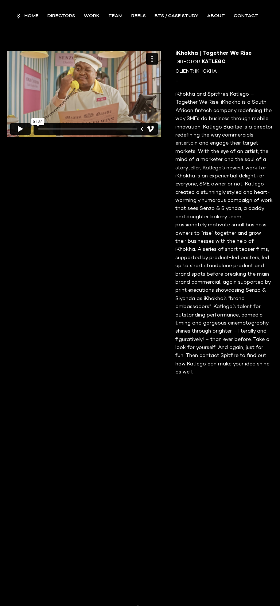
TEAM (115, 16)
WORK (92, 16)
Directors (61, 16)
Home (31, 16)
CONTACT (246, 16)
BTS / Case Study (176, 16)
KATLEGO (214, 62)
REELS (138, 16)
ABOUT (216, 16)
